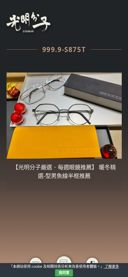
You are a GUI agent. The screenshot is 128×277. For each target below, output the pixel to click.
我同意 (64, 272)
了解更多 (111, 266)
